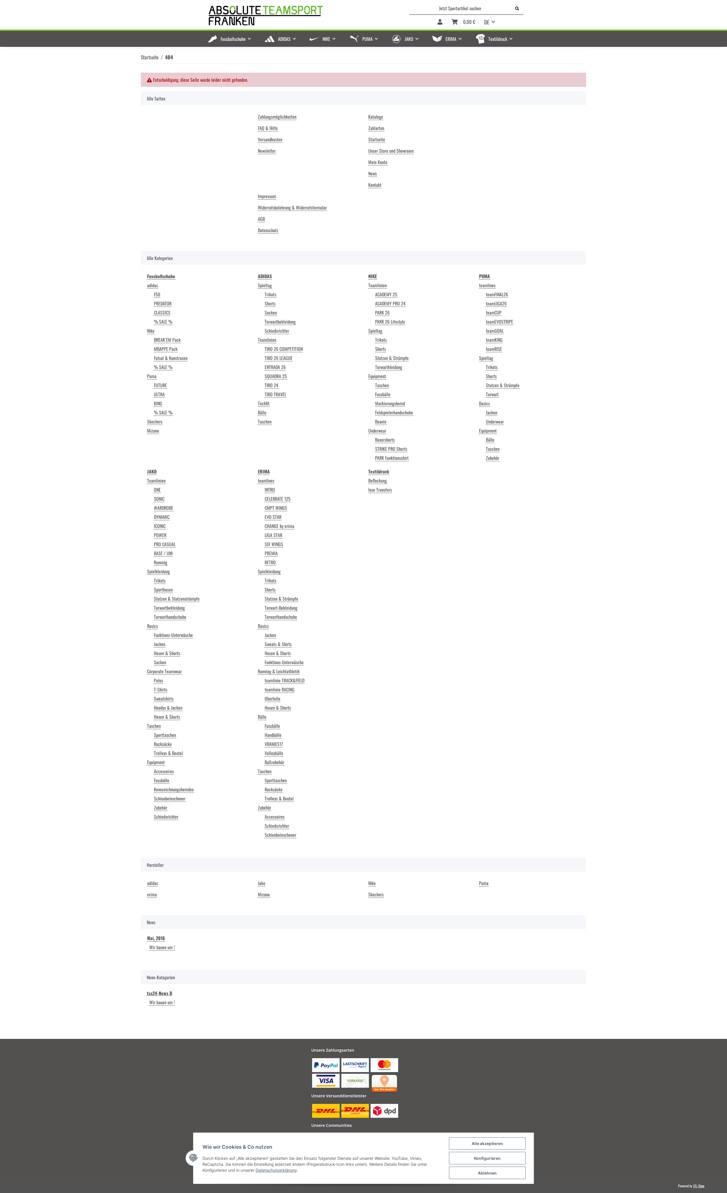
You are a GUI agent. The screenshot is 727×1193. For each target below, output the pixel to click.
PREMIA (271, 553)
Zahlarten (376, 128)
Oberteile (272, 698)
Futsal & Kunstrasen (170, 358)
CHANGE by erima (279, 526)
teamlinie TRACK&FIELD (284, 680)
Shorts (270, 303)
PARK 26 (382, 312)
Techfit (264, 403)
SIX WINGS (274, 544)
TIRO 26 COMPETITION (284, 348)
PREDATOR (163, 303)
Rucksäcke (163, 744)
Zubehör (492, 457)
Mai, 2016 (156, 938)
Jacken (491, 412)
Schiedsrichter (277, 330)
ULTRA (159, 394)
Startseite (376, 139)
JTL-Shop (698, 1185)
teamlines (487, 285)
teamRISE (494, 348)
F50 (157, 294)
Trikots (270, 294)
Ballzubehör (274, 762)
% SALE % (163, 321)
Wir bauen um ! (162, 947)
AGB (261, 218)
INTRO (270, 489)
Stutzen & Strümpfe (392, 358)
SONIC (159, 498)
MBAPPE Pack (165, 348)
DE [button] (486, 22)
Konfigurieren (487, 1158)
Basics (484, 403)
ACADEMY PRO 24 (390, 303)
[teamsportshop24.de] (295, 16)
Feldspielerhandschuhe (394, 412)
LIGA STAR (273, 535)
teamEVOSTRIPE (499, 321)
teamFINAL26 (497, 294)
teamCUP (494, 312)
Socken (271, 312)
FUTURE (160, 385)
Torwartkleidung (388, 367)
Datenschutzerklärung (276, 1170)
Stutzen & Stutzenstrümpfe (177, 598)
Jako (261, 883)
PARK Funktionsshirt (392, 457)
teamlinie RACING (279, 689)
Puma (151, 376)
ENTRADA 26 (275, 367)
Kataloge (375, 116)
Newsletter (267, 150)
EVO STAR (273, 516)
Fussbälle (382, 394)
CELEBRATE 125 (278, 498)
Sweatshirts (164, 698)
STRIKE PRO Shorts (391, 448)
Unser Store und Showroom (391, 150)
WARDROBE (163, 507)
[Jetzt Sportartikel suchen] (517, 8)
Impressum (267, 196)
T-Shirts (160, 689)
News (372, 173)
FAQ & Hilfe (268, 128)
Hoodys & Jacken (168, 707)
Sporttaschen (165, 734)
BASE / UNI (163, 553)
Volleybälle (274, 753)
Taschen (264, 421)
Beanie (381, 421)
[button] (440, 22)
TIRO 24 (271, 385)
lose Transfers (380, 489)
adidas (152, 285)
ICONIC (160, 526)
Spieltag (265, 285)
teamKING (494, 339)
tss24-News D (159, 993)
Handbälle (273, 734)
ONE (157, 489)
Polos (158, 680)
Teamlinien (267, 339)
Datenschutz (268, 230)
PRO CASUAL (165, 544)
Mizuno (153, 430)
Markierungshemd (390, 403)
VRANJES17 (274, 744)
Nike (150, 330)
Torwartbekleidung (280, 321)
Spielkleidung (158, 571)
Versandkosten (270, 139)
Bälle (262, 412)
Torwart (492, 394)
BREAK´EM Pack (167, 339)
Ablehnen (487, 1173)
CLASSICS (162, 312)
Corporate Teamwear (164, 671)
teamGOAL (495, 330)
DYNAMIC (162, 516)
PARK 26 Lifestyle (390, 321)
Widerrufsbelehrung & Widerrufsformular (292, 207)
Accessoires (164, 771)
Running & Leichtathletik (279, 671)
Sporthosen (163, 589)
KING (158, 403)
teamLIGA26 (496, 303)
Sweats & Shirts (278, 644)
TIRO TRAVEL (275, 394)
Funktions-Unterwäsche (173, 635)
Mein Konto (377, 162)
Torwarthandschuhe (170, 616)
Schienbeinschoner (169, 798)
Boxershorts (385, 439)
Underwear (377, 430)
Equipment (377, 376)
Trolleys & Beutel (168, 753)
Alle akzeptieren (487, 1143)
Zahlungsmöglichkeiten (277, 116)
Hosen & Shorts (167, 653)
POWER (160, 535)
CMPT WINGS (276, 507)
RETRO (270, 562)
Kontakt (374, 184)
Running (160, 562)
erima (152, 894)
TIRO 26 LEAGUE (279, 358)
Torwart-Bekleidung (281, 607)
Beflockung (377, 480)
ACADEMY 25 (386, 294)
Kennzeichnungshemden (174, 789)
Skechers (154, 421)
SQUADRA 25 (276, 376)
